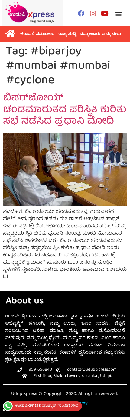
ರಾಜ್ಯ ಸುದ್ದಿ (67, 34)
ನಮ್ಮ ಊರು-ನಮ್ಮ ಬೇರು (100, 34)
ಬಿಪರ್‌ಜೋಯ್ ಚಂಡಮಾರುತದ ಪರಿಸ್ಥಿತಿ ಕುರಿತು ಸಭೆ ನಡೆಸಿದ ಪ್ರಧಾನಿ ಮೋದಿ (64, 110)
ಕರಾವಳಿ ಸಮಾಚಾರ (37, 34)
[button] (118, 14)
